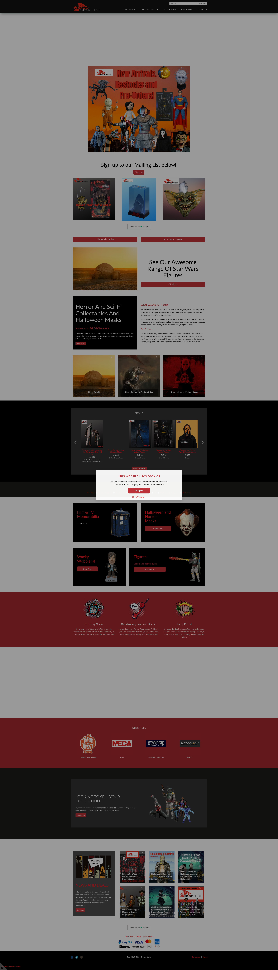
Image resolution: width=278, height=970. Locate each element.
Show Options (138, 497)
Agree (140, 490)
